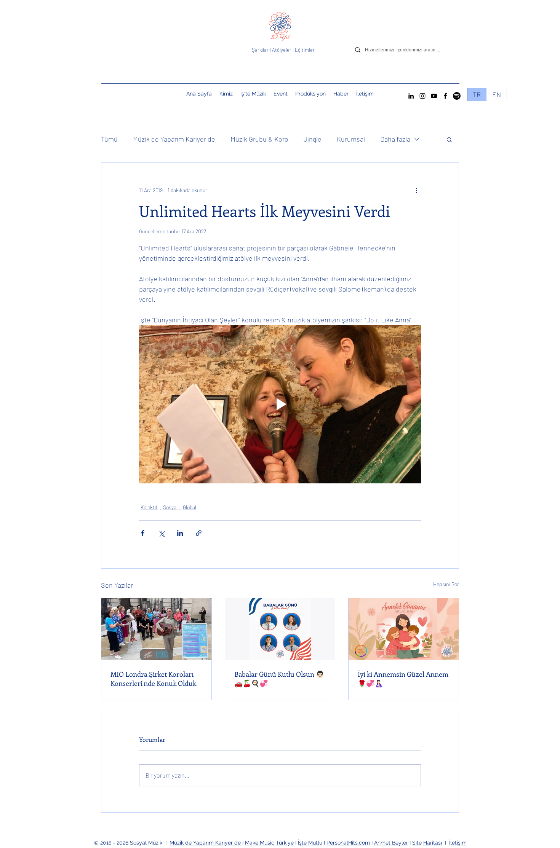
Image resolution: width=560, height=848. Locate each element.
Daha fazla (395, 139)
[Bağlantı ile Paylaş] (198, 533)
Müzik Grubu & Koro (259, 139)
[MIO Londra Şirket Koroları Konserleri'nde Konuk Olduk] (156, 629)
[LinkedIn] (411, 96)
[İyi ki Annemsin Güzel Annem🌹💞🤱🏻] (404, 629)
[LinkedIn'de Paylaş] (180, 533)
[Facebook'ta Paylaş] (142, 533)
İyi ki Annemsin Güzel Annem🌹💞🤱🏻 (403, 678)
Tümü (109, 139)
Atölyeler (281, 50)
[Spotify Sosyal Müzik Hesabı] (457, 96)
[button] (280, 93)
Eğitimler (305, 50)
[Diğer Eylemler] (416, 189)
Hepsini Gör (446, 584)
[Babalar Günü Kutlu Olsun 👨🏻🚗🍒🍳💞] (280, 629)
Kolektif (149, 507)
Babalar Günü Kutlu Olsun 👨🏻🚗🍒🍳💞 (279, 678)
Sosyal (170, 507)
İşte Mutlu (310, 843)
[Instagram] (422, 96)
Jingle (313, 139)
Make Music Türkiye (269, 843)
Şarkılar (261, 50)
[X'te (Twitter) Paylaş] (161, 533)
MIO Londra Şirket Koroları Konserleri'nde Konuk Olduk (153, 678)
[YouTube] (434, 96)
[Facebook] (445, 96)
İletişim (458, 843)
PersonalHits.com (348, 843)
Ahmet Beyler (391, 843)
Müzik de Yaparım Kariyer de (174, 139)
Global (189, 507)
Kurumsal (351, 139)
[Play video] (280, 404)
